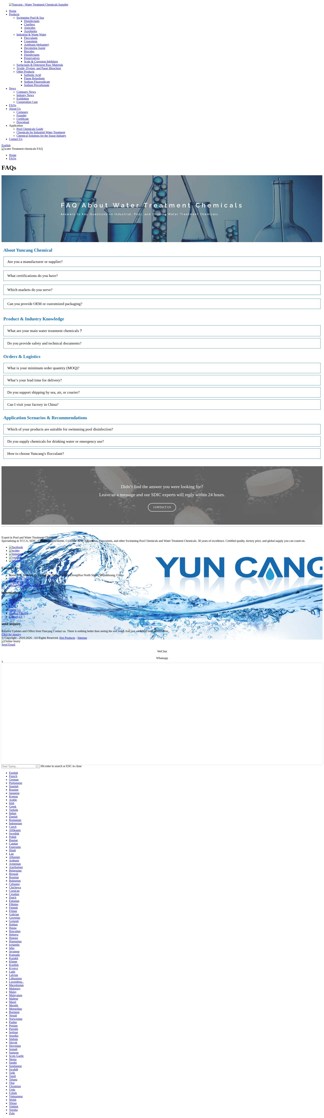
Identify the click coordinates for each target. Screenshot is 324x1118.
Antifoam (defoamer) (36, 44)
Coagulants (30, 41)
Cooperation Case (27, 102)
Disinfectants (31, 21)
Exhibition (22, 98)
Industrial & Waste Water (31, 34)
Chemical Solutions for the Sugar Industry (41, 135)
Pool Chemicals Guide (29, 129)
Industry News (25, 95)
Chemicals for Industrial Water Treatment (40, 132)
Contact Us (15, 139)
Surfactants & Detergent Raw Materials (39, 64)
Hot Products (67, 637)
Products (14, 14)
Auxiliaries (30, 31)
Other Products (25, 71)
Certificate (22, 118)
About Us (15, 108)
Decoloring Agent (34, 48)
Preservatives (32, 58)
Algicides (29, 27)
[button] (162, 507)
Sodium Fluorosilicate (37, 81)
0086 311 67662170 (21, 578)
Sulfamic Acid (32, 75)
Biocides (29, 51)
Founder (21, 115)
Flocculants (31, 38)
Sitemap (82, 637)
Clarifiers (29, 24)
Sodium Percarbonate (36, 85)
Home (12, 11)
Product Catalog (18, 613)
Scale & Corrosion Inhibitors (41, 61)
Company (22, 112)
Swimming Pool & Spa (30, 17)
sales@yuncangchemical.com (26, 585)
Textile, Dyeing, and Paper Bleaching (38, 68)
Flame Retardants (34, 78)
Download (22, 122)
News (12, 88)
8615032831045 (18, 581)
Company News (26, 91)
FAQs (12, 105)
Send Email (8, 644)
